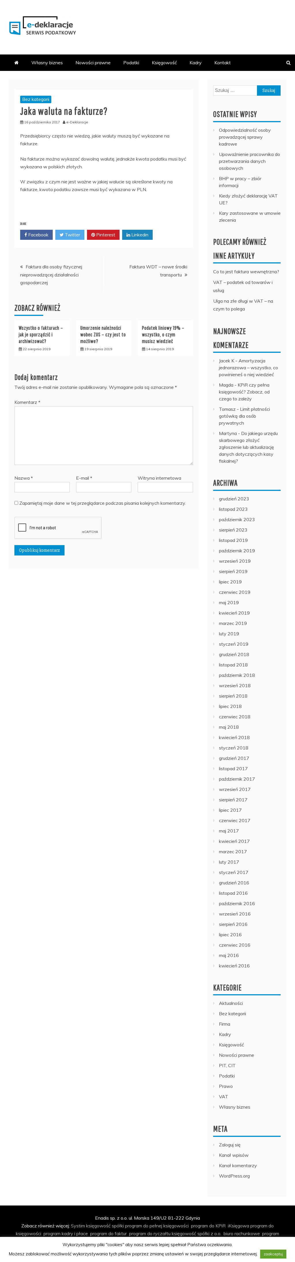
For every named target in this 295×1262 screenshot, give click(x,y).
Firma (224, 1024)
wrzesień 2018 (235, 685)
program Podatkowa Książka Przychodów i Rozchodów (181, 1241)
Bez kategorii (35, 99)
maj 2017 (229, 831)
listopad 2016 (233, 893)
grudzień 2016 (234, 883)
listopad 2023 (233, 509)
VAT (223, 1096)
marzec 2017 (233, 851)
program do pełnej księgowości (157, 1226)
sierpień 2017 (233, 800)
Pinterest (105, 235)
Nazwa (23, 478)
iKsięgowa (238, 1226)
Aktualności (231, 1003)
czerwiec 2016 (234, 945)
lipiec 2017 (230, 810)
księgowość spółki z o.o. (196, 1233)
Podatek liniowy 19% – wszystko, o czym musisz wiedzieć (163, 334)
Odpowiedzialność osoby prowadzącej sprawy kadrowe (245, 137)
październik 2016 (237, 903)
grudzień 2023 (234, 499)
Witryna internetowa (159, 478)
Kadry (196, 62)
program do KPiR (208, 1226)
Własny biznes (47, 62)
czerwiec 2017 (234, 820)
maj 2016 (229, 955)
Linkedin (139, 235)
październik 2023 (237, 519)
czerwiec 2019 (234, 592)
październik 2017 (237, 779)
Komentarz (27, 402)
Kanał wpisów (234, 1155)
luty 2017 (229, 862)
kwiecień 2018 (234, 737)
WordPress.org (234, 1176)
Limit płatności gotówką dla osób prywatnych (244, 416)
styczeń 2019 (233, 644)
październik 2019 (237, 550)
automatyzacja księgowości (94, 1241)
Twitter (72, 235)
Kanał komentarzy (238, 1165)
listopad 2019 (233, 540)
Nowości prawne (93, 62)
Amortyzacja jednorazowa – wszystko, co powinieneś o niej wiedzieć (248, 367)
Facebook (37, 235)
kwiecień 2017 (234, 841)
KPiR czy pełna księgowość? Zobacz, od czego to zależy (244, 392)
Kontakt (222, 62)
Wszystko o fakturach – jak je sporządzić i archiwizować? (41, 334)
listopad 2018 (233, 665)
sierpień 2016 (233, 924)
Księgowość (164, 62)
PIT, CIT (227, 1065)
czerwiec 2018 (234, 716)
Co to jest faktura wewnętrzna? (246, 271)
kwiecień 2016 (234, 966)
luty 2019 (229, 633)
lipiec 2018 (230, 706)
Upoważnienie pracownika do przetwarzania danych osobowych (249, 161)
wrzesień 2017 (235, 789)
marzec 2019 (233, 623)
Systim (78, 1226)
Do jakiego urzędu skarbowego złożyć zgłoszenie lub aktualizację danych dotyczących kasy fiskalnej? (248, 447)
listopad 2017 (233, 768)
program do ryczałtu (150, 1233)
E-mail (84, 478)
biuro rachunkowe (242, 1233)
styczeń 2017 (233, 872)
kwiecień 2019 (234, 613)
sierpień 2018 (233, 696)
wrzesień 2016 (235, 914)
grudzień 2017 (234, 758)
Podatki (131, 62)
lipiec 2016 (230, 934)
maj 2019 (229, 602)
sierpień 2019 (233, 571)
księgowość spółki (105, 1226)
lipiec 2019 (230, 582)
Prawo (226, 1086)
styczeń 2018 (233, 748)
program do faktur (108, 1233)
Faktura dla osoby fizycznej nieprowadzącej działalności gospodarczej (51, 274)
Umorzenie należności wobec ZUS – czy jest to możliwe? (103, 334)
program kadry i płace (66, 1233)
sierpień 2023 (233, 530)
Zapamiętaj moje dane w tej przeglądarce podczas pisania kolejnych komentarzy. (102, 503)
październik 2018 (237, 675)
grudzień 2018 (234, 654)
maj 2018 (229, 727)
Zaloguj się (230, 1145)
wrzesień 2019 (235, 561)
